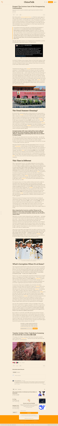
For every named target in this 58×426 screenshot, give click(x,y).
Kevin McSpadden (17, 380)
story (38, 171)
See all (14, 412)
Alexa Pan (17, 408)
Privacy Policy (36, 415)
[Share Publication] (47, 2)
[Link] (11, 110)
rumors (38, 79)
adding (26, 175)
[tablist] (16, 372)
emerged (28, 68)
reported (43, 122)
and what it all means (16, 394)
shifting (41, 291)
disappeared (38, 278)
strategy (38, 233)
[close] (37, 399)
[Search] (45, 2)
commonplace (18, 146)
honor (23, 150)
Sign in (55, 2)
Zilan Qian (17, 395)
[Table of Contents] (1, 213)
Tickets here (24, 338)
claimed (41, 120)
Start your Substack (27, 424)
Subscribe (50, 2)
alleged (31, 187)
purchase (25, 296)
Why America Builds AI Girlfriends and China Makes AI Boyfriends (25, 392)
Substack (49, 424)
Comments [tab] (14, 372)
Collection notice (14, 424)
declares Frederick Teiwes (26, 17)
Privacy (8, 424)
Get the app (32, 424)
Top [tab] (13, 389)
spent (14, 155)
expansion (24, 178)
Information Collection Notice (29, 415)
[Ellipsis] (45, 380)
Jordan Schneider (17, 401)
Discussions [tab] (19, 389)
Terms (10, 424)
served (21, 193)
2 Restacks (23, 362)
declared (37, 286)
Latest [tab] (16, 389)
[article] (29, 394)
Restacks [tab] (18, 372)
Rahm (21, 57)
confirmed (29, 125)
